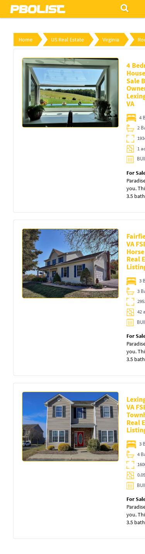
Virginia (110, 39)
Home (25, 39)
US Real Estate (67, 39)
